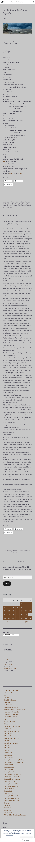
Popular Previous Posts (12, 800)
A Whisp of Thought (11, 690)
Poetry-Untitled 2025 (11, 796)
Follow (7, 584)
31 (30, 618)
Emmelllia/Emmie (10, 717)
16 (26, 611)
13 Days (6, 51)
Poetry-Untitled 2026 (11, 798)
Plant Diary (8, 748)
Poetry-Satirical (9, 788)
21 (17, 614)
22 (22, 614)
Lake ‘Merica (8, 664)
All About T (15, 550)
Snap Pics (7, 808)
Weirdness (8, 812)
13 (13, 611)
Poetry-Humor (9, 769)
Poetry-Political (9, 781)
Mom (4, 552)
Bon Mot (7, 702)
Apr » (26, 622)
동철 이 (11, 173)
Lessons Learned (10, 215)
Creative (5, 204)
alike (21, 550)
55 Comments (8, 207)
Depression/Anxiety (11, 714)
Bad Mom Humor (10, 700)
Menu (5, 19)
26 (9, 618)
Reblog (6, 803)
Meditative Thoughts (11, 731)
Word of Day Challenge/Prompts (21, 202)
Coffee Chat (8, 705)
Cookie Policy (9, 835)
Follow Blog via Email (16, 562)
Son (15, 552)
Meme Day (8, 733)
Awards (7, 697)
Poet (20, 204)
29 (22, 618)
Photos (6, 745)
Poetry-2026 (8, 755)
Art (5, 695)
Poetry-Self (8, 791)
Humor (10, 204)
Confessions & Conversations (14, 709)
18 (5, 614)
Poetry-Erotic (9, 765)
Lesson (28, 550)
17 (30, 611)
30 (26, 618)
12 (9, 611)
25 (5, 618)
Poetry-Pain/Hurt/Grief (12, 777)
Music (6, 741)
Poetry (28, 204)
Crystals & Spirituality (12, 712)
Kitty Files (7, 729)
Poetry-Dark (8, 757)
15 (21, 611)
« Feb (8, 622)
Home (5, 823)
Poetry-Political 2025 (11, 784)
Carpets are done (10, 668)
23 (26, 614)
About (5, 827)
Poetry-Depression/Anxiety (13, 762)
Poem (16, 204)
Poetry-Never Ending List (13, 774)
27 (13, 618)
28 (17, 618)
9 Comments (21, 552)
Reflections (8, 805)
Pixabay (19, 173)
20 (13, 614)
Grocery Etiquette (10, 721)
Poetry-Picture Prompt (12, 779)
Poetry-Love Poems (11, 772)
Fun (24, 550)
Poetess (24, 204)
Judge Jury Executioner (12, 726)
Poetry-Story (8, 793)
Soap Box (7, 810)
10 (30, 607)
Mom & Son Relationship (12, 738)
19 (9, 614)
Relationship (9, 552)
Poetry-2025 (8, 753)
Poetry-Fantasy (9, 767)
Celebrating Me (9, 660)
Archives (6, 632)
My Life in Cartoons (11, 743)
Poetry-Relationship (11, 786)
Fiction (6, 719)
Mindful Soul (8, 736)
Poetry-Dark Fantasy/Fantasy (14, 760)
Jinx (4, 161)
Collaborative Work (11, 707)
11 (5, 611)
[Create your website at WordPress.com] (17, 2)
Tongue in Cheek (7, 205)
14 (17, 611)
